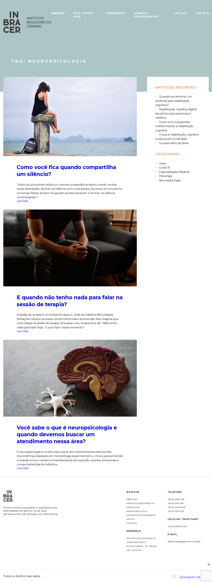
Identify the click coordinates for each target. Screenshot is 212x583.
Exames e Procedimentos (146, 15)
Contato (202, 13)
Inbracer (58, 13)
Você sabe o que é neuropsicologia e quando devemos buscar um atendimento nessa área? (67, 434)
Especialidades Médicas (174, 172)
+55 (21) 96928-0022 (177, 526)
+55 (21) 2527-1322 (176, 511)
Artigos (181, 13)
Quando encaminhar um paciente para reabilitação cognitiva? (173, 101)
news (162, 163)
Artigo (131, 519)
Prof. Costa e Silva (83, 15)
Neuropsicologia (170, 180)
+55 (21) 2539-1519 (176, 503)
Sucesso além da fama (173, 143)
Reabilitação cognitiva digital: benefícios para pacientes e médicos (176, 113)
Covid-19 (164, 167)
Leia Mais (22, 201)
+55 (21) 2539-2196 (176, 499)
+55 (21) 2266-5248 (176, 507)
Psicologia (165, 176)
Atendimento (116, 13)
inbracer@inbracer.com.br (184, 541)
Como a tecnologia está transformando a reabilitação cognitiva (174, 126)
